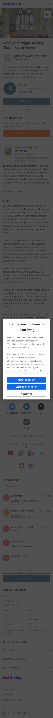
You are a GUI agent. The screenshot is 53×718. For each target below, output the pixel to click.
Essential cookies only (27, 386)
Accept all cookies (26, 379)
